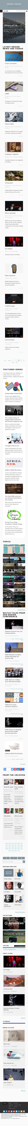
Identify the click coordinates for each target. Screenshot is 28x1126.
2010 (18, 847)
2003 (21, 849)
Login (10, 1106)
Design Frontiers (19, 818)
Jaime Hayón (18, 905)
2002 (9, 850)
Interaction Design (8, 599)
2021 (21, 843)
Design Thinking (18, 574)
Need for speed (8, 787)
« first (5, 360)
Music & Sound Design (18, 598)
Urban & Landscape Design (19, 605)
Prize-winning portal (19, 788)
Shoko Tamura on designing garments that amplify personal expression (13, 731)
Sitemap (15, 1106)
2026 (6, 843)
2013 (9, 847)
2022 (18, 843)
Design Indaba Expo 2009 (17, 759)
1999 (15, 850)
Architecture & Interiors (7, 560)
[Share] (23, 769)
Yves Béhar (7, 892)
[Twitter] (12, 769)
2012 (12, 847)
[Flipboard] (20, 769)
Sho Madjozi (8, 249)
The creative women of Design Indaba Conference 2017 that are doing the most (13, 419)
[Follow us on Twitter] (6, 858)
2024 (12, 843)
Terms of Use (12, 1108)
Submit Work (18, 1105)
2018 (12, 845)
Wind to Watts (9, 124)
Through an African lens (12, 446)
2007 (9, 849)
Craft (15, 278)
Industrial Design (7, 593)
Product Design (18, 157)
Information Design (19, 593)
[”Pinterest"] (21, 858)
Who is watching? (10, 213)
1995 (18, 850)
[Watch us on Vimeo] (16, 1111)
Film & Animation (19, 580)
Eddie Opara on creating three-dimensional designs (13, 680)
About (10, 1103)
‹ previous (9, 360)
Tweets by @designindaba (9, 949)
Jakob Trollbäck (8, 1082)
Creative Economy (19, 568)
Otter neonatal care (9, 1063)
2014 (6, 847)
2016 (18, 845)
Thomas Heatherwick (7, 905)
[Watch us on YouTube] (14, 1111)
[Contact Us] (24, 1111)
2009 (21, 847)
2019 (9, 845)
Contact (16, 1103)
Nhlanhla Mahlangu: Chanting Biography (11, 1009)
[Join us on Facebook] (13, 858)
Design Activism (7, 574)
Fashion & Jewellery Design (8, 579)
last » (17, 362)
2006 (12, 849)
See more (22, 764)
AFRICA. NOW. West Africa (13, 470)
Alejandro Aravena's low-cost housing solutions (13, 632)
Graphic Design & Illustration (19, 586)
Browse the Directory (20, 912)
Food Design (6, 587)
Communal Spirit (8, 989)
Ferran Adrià (18, 892)
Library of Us (10, 25)
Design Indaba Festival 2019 (13, 393)
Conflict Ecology (10, 306)
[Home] (14, 4)
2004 (18, 849)
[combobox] (21, 11)
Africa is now (18, 816)
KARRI (7, 94)
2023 (15, 843)
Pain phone (7, 816)
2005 (15, 849)
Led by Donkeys (9, 340)
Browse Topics (21, 610)
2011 (15, 847)
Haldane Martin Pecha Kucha (14, 753)
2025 (9, 843)
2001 (12, 850)
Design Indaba (7, 879)
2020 (6, 845)
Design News (8, 66)
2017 (15, 845)
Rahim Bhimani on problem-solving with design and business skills (13, 656)
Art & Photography (19, 561)
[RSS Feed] (21, 1111)
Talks (6, 251)
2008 (6, 849)
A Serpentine (9, 183)
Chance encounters (11, 63)
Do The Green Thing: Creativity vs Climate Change (13, 523)
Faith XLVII (17, 879)
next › (13, 362)
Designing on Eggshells (12, 154)
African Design (13, 251)
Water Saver (7, 1044)
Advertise (11, 1105)
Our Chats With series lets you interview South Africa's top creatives (13, 498)
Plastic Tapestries (10, 275)
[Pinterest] (15, 769)
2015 (21, 845)
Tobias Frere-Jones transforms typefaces (11, 705)
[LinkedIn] (18, 769)
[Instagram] (11, 1111)
